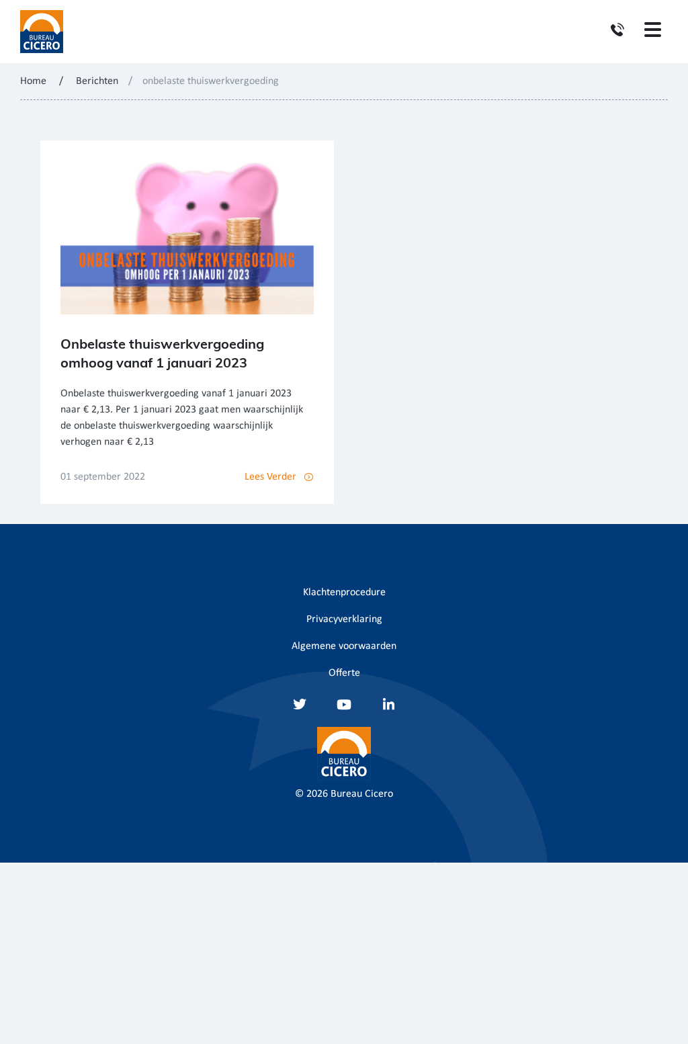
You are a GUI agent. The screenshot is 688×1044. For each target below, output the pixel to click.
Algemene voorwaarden (344, 646)
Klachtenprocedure (344, 592)
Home (33, 81)
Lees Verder (270, 477)
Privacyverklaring (344, 619)
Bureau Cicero (362, 794)
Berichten (97, 81)
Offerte (344, 673)
